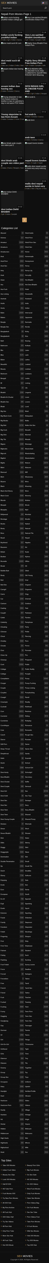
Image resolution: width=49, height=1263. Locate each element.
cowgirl (12, 697)
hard (12, 1096)
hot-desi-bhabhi (36, 284)
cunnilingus (12, 725)
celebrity (12, 622)
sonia (36, 889)
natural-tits (36, 533)
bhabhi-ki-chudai (12, 397)
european (12, 894)
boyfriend (12, 542)
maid (36, 411)
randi (36, 697)
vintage (36, 1115)
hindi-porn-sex (36, 242)
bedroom (12, 374)
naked (36, 524)
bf (12, 383)
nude (36, 552)
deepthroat (12, 753)
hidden (12, 1129)
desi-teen (12, 810)
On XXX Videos (32, 1184)
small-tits (36, 866)
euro (12, 889)
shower (36, 833)
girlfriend (12, 1049)
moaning (36, 486)
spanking (36, 904)
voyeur (36, 1124)
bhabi (12, 406)
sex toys (36, 796)
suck (36, 955)
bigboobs (12, 449)
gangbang (12, 1021)
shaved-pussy (36, 819)
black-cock (12, 496)
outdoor (36, 603)
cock (12, 664)
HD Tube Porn (8, 1189)
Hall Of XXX (7, 1184)
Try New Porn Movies (10, 1198)
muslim (36, 519)
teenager (36, 1025)
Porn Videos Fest (33, 1217)
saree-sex (36, 749)
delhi (12, 758)
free (12, 983)
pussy (20, 40)
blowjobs (12, 510)
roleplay (36, 721)
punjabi (38, 40)
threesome (36, 1044)
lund (36, 406)
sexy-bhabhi (36, 810)
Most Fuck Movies (33, 1189)
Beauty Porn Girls (33, 1165)
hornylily (36, 275)
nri (36, 547)
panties (36, 617)
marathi (36, 430)
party (36, 627)
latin (36, 355)
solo (36, 880)
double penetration (12, 861)
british (12, 552)
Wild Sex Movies (33, 1231)
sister (17, 119)
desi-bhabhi (12, 777)
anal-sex (12, 266)
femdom (12, 927)
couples (12, 692)
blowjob (44, 93)
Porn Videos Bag (33, 1203)
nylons (36, 556)
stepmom (36, 922)
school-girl (36, 768)
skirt (36, 847)
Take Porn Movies (33, 1222)
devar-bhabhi (12, 833)
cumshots (12, 721)
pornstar (36, 650)
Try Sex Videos (8, 1222)
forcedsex (12, 979)
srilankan (36, 918)
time (36, 1054)
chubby (12, 641)
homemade (36, 256)
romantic (36, 730)
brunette (12, 561)
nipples (36, 542)
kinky (36, 331)
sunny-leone (36, 964)
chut (12, 650)
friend (12, 993)
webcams (36, 1133)
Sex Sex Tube (32, 1212)
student (36, 950)
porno (36, 646)
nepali (41, 163)
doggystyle (12, 852)
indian (14, 40)
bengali (12, 378)
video (36, 1100)
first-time (12, 946)
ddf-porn (12, 744)
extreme (12, 913)
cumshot (12, 716)
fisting (12, 955)
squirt (36, 908)
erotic (12, 885)
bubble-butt (12, 571)
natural (36, 528)
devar (12, 828)
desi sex (5, 65)
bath (12, 341)
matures (36, 467)
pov (36, 655)
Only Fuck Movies (33, 1193)
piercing (36, 636)
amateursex (12, 252)
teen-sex (36, 1016)
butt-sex (12, 585)
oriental (36, 599)
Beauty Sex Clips (9, 1175)
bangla (12, 322)
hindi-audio (36, 233)
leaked (36, 364)
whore (36, 1143)
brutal (12, 566)
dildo (12, 843)
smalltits (36, 871)
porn (36, 641)
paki (36, 608)
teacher (36, 997)
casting (12, 608)
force (12, 969)
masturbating (36, 453)
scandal (36, 758)
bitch (12, 477)
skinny (36, 843)
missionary (36, 477)
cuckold (12, 707)
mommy (36, 496)
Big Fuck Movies (33, 1170)
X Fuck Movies (32, 1226)
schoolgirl (36, 772)
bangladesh (12, 331)
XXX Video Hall (8, 1217)
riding (36, 716)
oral (36, 580)
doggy (12, 847)
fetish (12, 932)
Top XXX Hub (32, 1245)
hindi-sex (36, 247)
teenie (36, 1030)
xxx (36, 1152)
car (12, 599)
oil (36, 566)
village (36, 1110)
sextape (36, 800)
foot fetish (12, 964)
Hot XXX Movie (8, 1245)
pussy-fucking (36, 683)
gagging (12, 1016)
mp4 (36, 510)
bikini (12, 467)
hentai (12, 1124)
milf (36, 472)
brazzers (12, 547)
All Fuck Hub (7, 1212)
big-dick (12, 435)
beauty (12, 369)
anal (12, 256)
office (36, 561)
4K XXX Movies (32, 1179)
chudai (12, 646)
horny (36, 266)
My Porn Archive (8, 1207)
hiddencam (12, 1133)
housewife (36, 294)
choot (12, 636)
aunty (12, 308)
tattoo (36, 993)
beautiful (12, 364)
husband (36, 299)
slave (36, 852)
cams (12, 594)
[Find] (45, 8)
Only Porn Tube (8, 1231)
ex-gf (12, 899)
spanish (36, 899)
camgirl (12, 589)
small (36, 861)
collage (12, 669)
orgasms (36, 589)
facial (12, 918)
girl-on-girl (12, 1044)
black (12, 486)
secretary (36, 777)
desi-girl (12, 791)
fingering (12, 936)
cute (12, 730)
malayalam (36, 416)
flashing (12, 960)
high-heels (12, 1138)
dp (12, 866)
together (36, 1068)
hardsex (12, 1115)
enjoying (12, 880)
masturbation (36, 458)
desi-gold (12, 796)
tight (36, 1049)
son (36, 885)
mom (36, 491)
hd (12, 1119)
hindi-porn (36, 238)
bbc (12, 350)
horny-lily (36, 270)
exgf (12, 904)
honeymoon (36, 261)
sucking (36, 960)
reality (36, 702)
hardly (12, 1110)
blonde (12, 500)
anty (12, 270)
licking (36, 383)
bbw (12, 355)
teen (22, 168)
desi (22, 65)
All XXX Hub (7, 1203)
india (17, 65)
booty (12, 528)
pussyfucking (36, 692)
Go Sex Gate (31, 1175)
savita (36, 753)
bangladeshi (12, 336)
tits (36, 1063)
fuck (12, 997)
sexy (45, 188)
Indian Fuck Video (9, 1170)
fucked (12, 1002)
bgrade (12, 388)
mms (36, 481)
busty (12, 575)
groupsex (12, 1082)
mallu (4, 40)
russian (36, 739)
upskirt (36, 1086)
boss (12, 533)
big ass (39, 188)
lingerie (36, 392)
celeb (12, 617)
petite (36, 632)
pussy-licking (36, 688)
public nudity (36, 669)
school (36, 763)
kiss (36, 336)
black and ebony (12, 491)
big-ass (12, 411)
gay (12, 1025)
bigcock (12, 453)
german (12, 1030)
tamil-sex (36, 988)
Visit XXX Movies (33, 1236)
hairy (12, 1086)
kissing (36, 341)
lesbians (36, 374)
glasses (12, 1063)
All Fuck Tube (7, 1240)
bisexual (12, 472)
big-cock (12, 430)
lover (36, 397)
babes (12, 317)
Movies (9, 2)
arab (12, 275)
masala (36, 439)
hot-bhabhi (36, 280)
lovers (28, 163)
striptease (36, 946)
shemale (36, 824)
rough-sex (36, 735)
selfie (36, 782)
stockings (36, 932)
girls (12, 1054)
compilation (12, 678)
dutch (12, 871)
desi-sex (12, 800)
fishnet (12, 950)
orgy (36, 594)
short (36, 828)
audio (12, 303)
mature (36, 463)
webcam (36, 1129)
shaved (36, 814)
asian (12, 280)
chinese (12, 632)
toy (36, 1072)
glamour (12, 1058)
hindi (12, 1152)
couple (34, 163)
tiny (36, 1058)
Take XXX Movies (9, 1165)
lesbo (36, 378)
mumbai (36, 514)
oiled (36, 571)
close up (12, 655)
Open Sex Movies (33, 1198)
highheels (12, 1143)
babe (12, 313)
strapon (36, 936)
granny (12, 1068)
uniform (36, 1082)
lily (36, 388)
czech (12, 735)
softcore (36, 875)
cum (22, 119)
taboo (36, 979)
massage (36, 444)
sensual (36, 786)
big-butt (12, 425)
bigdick (12, 458)
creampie (12, 702)
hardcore (12, 1100)
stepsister (36, 927)
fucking (12, 1007)
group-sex (12, 1077)
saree (36, 744)
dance (12, 739)
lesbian (36, 369)
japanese (36, 317)
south (36, 894)
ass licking (12, 294)
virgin (36, 1119)
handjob (12, 1091)
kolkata (36, 345)
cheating (12, 627)
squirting (36, 913)
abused (12, 233)
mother (36, 500)
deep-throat (12, 749)
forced (12, 974)
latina (36, 360)
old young (36, 575)
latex (36, 350)
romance (36, 725)
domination (12, 857)
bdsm (12, 360)
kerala (36, 327)
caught (12, 613)
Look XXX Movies (9, 1179)
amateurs (12, 247)
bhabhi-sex (12, 402)
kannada (36, 322)
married (36, 435)
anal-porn (12, 261)
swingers (36, 974)
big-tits (12, 439)
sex (36, 791)
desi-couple (12, 786)
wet (36, 1138)
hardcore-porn (12, 1105)
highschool (12, 1147)
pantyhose (36, 622)
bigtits (12, 463)
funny (12, 1011)
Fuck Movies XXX (9, 1193)
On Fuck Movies (33, 1207)
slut (36, 857)
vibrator (36, 1096)
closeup (12, 660)
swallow (36, 969)
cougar (12, 683)
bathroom (12, 345)
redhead (36, 707)
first (12, 941)
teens (36, 1035)
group (12, 1072)
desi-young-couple (12, 819)
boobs (12, 524)
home (10, 168)
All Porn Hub (7, 1226)
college (12, 674)
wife (44, 40)
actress (12, 238)
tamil (36, 983)
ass (12, 284)
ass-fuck (12, 289)
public (36, 664)
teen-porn (36, 1011)
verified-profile (36, 1091)
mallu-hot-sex (36, 425)
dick (12, 838)
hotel (36, 289)
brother (12, 556)
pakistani (36, 613)
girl (9, 40)
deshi (12, 763)
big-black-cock (12, 416)
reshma (36, 711)
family (12, 922)
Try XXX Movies (33, 1240)
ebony (12, 875)
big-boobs (12, 420)
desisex (12, 824)
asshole (12, 299)
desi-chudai (12, 782)
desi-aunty (12, 772)
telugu (36, 1040)
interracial (36, 313)
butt (12, 580)
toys (36, 1077)
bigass (12, 444)
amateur (11, 91)
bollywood (12, 514)
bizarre (12, 481)
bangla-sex (12, 327)
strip (36, 941)
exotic (12, 908)
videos (36, 1105)
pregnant (36, 660)
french (12, 988)
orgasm (36, 585)
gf (12, 1035)
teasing (36, 1002)
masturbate (36, 449)
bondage (12, 519)
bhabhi (12, 392)
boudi (12, 538)
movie (36, 505)
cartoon (12, 603)
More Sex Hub (8, 1236)
